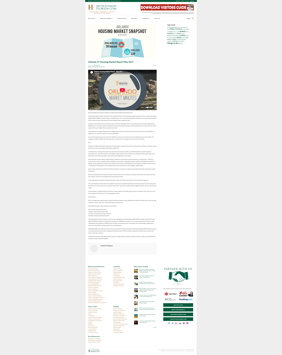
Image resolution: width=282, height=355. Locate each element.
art (176, 27)
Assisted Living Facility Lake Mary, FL (97, 302)
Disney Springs (117, 322)
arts (182, 27)
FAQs (172, 349)
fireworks (175, 33)
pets (172, 39)
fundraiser (169, 35)
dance (171, 31)
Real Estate (91, 18)
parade (169, 39)
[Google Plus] (176, 324)
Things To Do (116, 274)
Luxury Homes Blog (93, 268)
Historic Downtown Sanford (95, 308)
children (172, 29)
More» (155, 327)
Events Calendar (117, 268)
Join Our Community (118, 270)
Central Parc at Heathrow (119, 315)
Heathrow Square (117, 312)
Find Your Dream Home (93, 270)
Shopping (134, 18)
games (173, 35)
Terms (176, 349)
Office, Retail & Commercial (94, 277)
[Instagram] (187, 324)
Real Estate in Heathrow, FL (96, 266)
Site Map (186, 349)
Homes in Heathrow (93, 289)
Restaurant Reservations (94, 342)
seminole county (170, 41)
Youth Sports (116, 282)
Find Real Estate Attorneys (94, 285)
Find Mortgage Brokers (94, 284)
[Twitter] (172, 324)
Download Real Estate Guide (95, 279)
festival (170, 33)
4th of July (169, 27)
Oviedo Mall (116, 329)
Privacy (179, 349)
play (174, 39)
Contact (187, 0)
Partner (168, 349)
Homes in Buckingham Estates (95, 299)
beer (187, 27)
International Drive (93, 332)
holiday (182, 35)
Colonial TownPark (117, 308)
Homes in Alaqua (92, 292)
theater (182, 41)
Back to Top (191, 349)
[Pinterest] (183, 324)
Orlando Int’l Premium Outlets (120, 324)
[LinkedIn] (180, 324)
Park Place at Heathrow (119, 310)
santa (185, 39)
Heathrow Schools (117, 279)
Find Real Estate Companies (95, 280)
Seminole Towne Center (119, 320)
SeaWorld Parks (92, 330)
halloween (177, 35)
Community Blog (117, 272)
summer (178, 41)
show (175, 41)
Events (156, 18)
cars (168, 29)
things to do (172, 43)
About (183, 0)
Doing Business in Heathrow (95, 320)
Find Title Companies (93, 287)
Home (159, 349)
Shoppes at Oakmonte (118, 313)
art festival (179, 27)
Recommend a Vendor (118, 285)
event (182, 31)
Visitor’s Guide (121, 18)
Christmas (178, 29)
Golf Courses (91, 325)
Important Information (118, 284)
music (179, 37)
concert (187, 29)
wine (179, 43)
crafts (168, 31)
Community (145, 18)
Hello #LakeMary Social (119, 277)
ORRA (97, 66)
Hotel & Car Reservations (94, 319)
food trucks (183, 33)
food (178, 33)
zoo (182, 43)
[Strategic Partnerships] (178, 285)
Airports (90, 322)
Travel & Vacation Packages (95, 317)
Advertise (178, 0)
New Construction (92, 275)
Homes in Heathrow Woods (94, 295)
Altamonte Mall (117, 327)
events (187, 31)
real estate (102, 66)
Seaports (90, 324)
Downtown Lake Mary (118, 317)
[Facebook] (169, 324)
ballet (184, 27)
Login (193, 0)
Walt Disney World (92, 327)
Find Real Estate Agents (94, 282)
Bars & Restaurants (106, 18)
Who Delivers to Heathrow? (95, 340)
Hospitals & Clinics (117, 280)
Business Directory (93, 312)
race (177, 39)
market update (92, 66)
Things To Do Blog (92, 310)
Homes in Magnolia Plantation (95, 290)
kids (186, 35)
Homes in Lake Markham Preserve (96, 297)
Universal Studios (92, 329)
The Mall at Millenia (118, 332)
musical (183, 37)
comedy (184, 29)
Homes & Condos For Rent (94, 272)
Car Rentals (91, 315)
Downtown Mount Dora (119, 325)
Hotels (89, 313)
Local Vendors (116, 275)
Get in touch (185, 288)
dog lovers (175, 31)
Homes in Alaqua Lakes (93, 294)
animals (173, 27)
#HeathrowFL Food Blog (94, 338)
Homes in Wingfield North (94, 301)
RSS (183, 349)
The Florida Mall (117, 330)
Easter (178, 31)
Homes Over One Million (94, 274)
